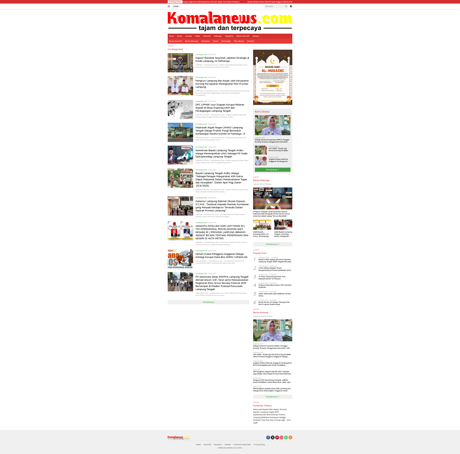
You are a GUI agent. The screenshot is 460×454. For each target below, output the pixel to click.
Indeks (176, 6)
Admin (255, 409)
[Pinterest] (277, 438)
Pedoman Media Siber (242, 444)
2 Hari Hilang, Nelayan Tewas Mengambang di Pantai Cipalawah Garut (275, 269)
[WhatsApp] (286, 438)
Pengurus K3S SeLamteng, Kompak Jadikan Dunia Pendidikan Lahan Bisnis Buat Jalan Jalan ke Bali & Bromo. (272, 381)
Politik (197, 36)
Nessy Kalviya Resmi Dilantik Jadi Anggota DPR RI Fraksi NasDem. (233, 2)
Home (171, 36)
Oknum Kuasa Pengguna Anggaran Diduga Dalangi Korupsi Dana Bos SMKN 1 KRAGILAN (221, 255)
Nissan (215, 41)
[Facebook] (268, 438)
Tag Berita (229, 36)
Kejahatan (205, 41)
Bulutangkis (226, 41)
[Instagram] (281, 438)
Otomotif (206, 36)
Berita (179, 36)
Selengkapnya (208, 302)
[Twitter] (273, 438)
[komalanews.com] (230, 21)
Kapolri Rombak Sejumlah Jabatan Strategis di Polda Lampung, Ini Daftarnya (222, 59)
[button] (286, 6)
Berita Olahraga (191, 41)
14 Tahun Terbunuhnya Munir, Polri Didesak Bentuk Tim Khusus (272, 278)
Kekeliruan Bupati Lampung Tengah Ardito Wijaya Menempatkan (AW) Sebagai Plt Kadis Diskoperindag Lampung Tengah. (221, 153)
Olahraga (217, 36)
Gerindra (250, 41)
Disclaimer (218, 444)
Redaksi (228, 444)
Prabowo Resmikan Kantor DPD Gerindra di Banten (275, 286)
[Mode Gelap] (291, 6)
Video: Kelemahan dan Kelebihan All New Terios (275, 295)
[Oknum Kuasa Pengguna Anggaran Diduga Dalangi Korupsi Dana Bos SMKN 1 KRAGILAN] (180, 258)
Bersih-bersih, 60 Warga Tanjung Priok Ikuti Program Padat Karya (274, 303)
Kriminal (188, 36)
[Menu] (169, 6)
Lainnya (256, 36)
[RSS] (290, 438)
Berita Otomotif (243, 36)
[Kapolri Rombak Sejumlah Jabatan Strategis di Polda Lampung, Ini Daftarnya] (180, 62)
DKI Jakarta (239, 41)
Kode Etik (207, 444)
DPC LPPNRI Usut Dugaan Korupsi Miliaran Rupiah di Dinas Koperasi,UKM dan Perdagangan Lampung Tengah (220, 107)
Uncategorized (201, 54)
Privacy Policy (259, 444)
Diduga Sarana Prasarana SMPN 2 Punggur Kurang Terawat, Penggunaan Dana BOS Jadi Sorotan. (272, 141)
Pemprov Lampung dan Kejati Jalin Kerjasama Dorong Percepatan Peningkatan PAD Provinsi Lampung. (222, 83)
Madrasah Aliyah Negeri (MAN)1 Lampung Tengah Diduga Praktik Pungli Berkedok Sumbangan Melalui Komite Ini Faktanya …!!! (220, 130)
